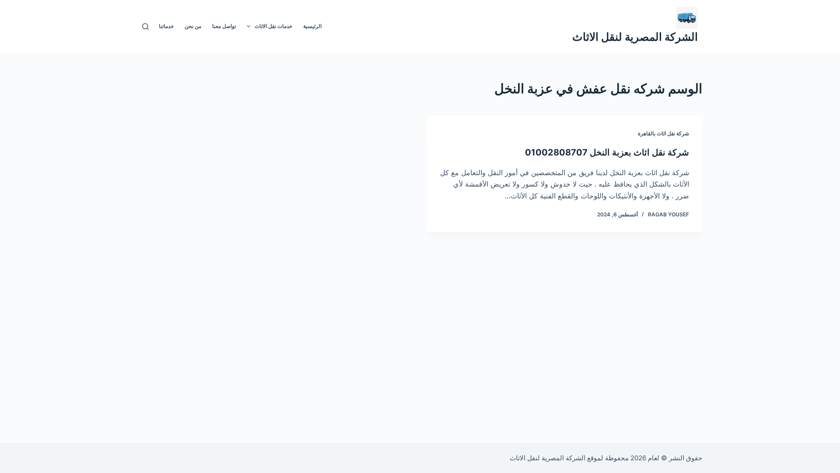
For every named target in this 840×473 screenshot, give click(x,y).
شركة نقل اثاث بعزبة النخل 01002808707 (607, 152)
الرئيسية (312, 26)
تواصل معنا (224, 26)
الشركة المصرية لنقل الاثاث (635, 36)
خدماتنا (166, 26)
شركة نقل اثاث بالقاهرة (663, 133)
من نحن (193, 26)
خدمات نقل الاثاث (273, 26)
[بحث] (145, 26)
